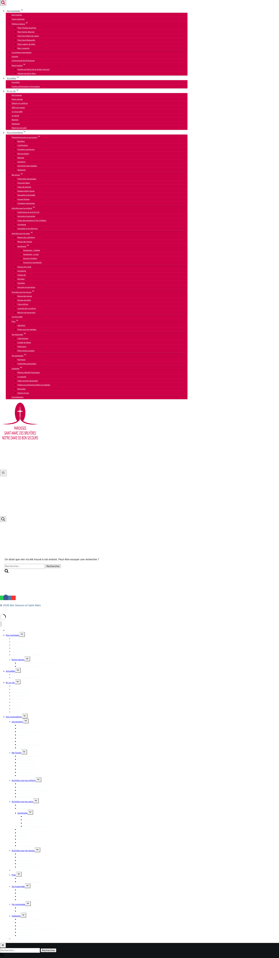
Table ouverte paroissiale (27, 381)
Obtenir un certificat (20, 103)
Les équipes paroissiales (21, 52)
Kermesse (21, 359)
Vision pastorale (18, 19)
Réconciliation (23, 153)
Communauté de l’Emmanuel (23, 60)
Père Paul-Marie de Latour (28, 36)
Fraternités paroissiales (26, 179)
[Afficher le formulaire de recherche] (3, 2)
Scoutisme (21, 224)
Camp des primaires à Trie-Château (31, 220)
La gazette (21, 377)
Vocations (21, 162)
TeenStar (21, 283)
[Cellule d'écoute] (32, 468)
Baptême (21, 141)
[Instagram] (10, 598)
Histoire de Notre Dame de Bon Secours (33, 69)
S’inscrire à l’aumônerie (32, 262)
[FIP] (17, 468)
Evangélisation (18, 397)
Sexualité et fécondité (26, 195)
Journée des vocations (26, 308)
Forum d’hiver (22, 304)
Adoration (21, 325)
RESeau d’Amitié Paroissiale (28, 372)
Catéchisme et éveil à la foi (28, 212)
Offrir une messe (18, 107)
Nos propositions (14, 716)
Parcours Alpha (23, 183)
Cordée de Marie (24, 342)
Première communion (26, 149)
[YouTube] (14, 598)
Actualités (16, 82)
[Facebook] (5, 598)
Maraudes (21, 389)
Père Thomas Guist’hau (26, 28)
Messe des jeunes (24, 241)
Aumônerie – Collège (31, 250)
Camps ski (21, 275)
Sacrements (17, 721)
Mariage (15, 120)
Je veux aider (17, 111)
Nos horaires (17, 15)
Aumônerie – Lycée (31, 254)
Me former (16, 752)
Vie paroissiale (18, 904)
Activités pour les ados (22, 801)
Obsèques (16, 124)
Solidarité (16, 916)
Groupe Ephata (23, 199)
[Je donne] (7, 468)
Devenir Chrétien (30, 258)
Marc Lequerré (23, 48)
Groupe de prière (24, 300)
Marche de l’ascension (26, 312)
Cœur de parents (24, 187)
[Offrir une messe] (12, 468)
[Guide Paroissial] (22, 468)
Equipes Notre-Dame (25, 191)
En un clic (10, 682)
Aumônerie (22, 813)
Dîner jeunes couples (25, 350)
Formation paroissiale (26, 203)
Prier (14, 875)
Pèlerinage (21, 346)
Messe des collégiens (26, 237)
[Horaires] (2, 468)
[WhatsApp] (1, 598)
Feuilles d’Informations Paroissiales (26, 86)
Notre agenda (17, 99)
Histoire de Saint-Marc (26, 73)
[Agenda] (27, 468)
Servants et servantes (26, 216)
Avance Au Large (24, 267)
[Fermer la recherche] (3, 945)
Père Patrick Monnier (26, 32)
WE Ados (21, 279)
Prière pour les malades (26, 329)
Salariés (15, 56)
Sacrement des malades (27, 166)
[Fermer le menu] (1, 624)
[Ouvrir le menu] (3, 473)
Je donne (15, 116)
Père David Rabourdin (26, 40)
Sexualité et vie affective (27, 228)
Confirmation (22, 145)
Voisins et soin (23, 393)
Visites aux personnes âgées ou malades (33, 385)
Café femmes (22, 338)
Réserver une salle (19, 128)
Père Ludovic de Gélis (26, 44)
